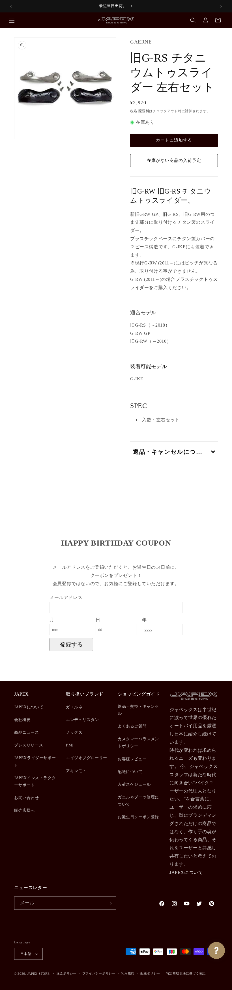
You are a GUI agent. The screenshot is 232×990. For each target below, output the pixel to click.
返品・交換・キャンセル (138, 710)
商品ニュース (26, 732)
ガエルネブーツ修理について (138, 800)
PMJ (70, 745)
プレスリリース (28, 745)
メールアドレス (66, 597)
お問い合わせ (26, 798)
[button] (12, 20)
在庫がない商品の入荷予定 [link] (174, 160)
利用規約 (127, 973)
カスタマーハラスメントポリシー (138, 742)
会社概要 (22, 720)
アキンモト (76, 771)
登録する (71, 644)
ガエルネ (74, 707)
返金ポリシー (66, 973)
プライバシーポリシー (98, 973)
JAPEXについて (28, 707)
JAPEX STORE (38, 973)
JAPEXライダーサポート (35, 761)
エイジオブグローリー (86, 758)
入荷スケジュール (134, 784)
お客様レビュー (132, 759)
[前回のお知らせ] (11, 6)
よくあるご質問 (132, 726)
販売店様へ (24, 810)
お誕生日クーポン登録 (138, 817)
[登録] (109, 903)
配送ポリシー (150, 973)
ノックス (74, 732)
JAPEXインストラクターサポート (35, 781)
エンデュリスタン (82, 720)
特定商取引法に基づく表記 (186, 973)
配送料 (143, 111)
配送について (130, 772)
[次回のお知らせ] (221, 6)
